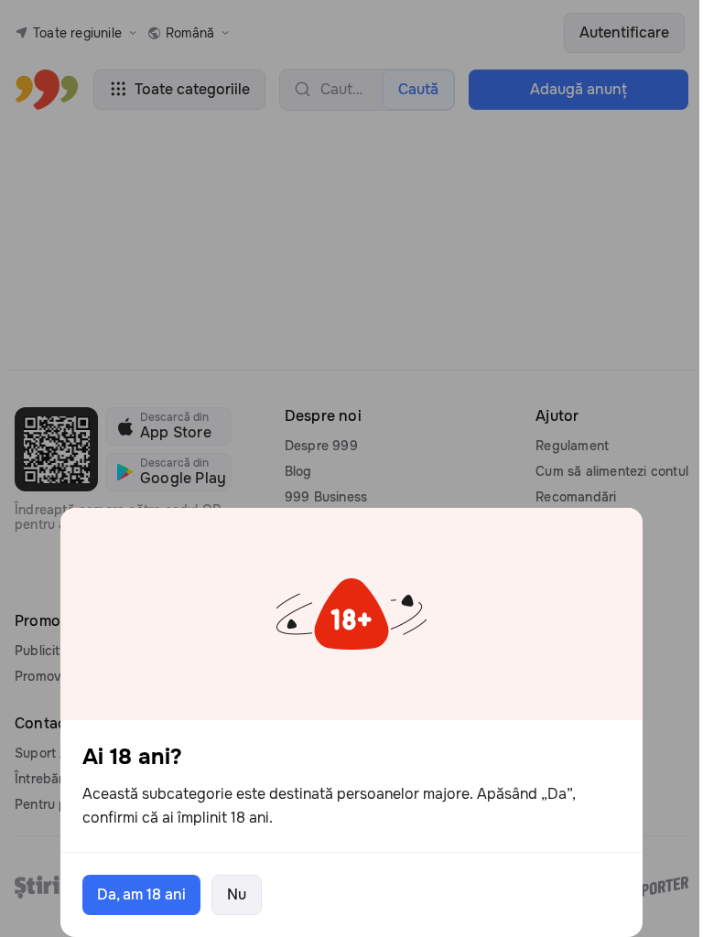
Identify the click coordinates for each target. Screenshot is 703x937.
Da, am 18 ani (141, 894)
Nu (236, 894)
